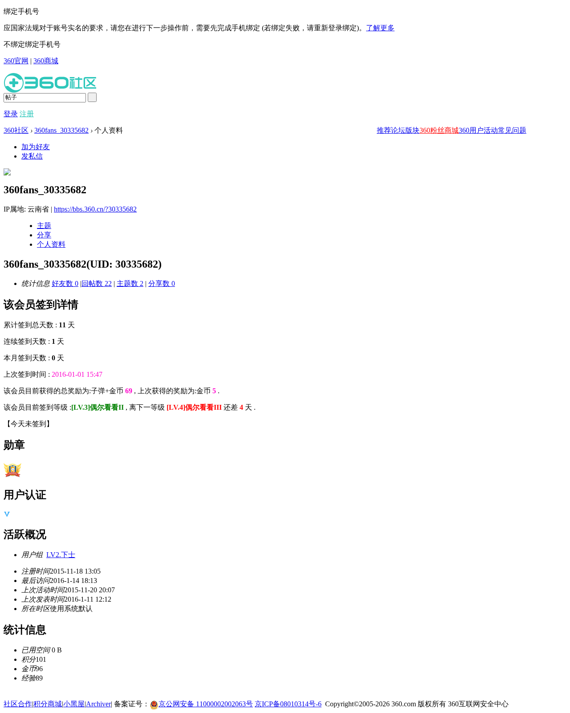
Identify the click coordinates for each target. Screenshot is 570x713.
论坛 (398, 130)
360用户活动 (478, 130)
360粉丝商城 (439, 130)
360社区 (16, 130)
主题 (44, 225)
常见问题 (512, 130)
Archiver (98, 704)
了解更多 (380, 28)
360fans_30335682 (61, 130)
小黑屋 (74, 704)
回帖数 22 (96, 283)
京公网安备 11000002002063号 (206, 704)
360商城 (45, 61)
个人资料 (51, 244)
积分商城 (47, 704)
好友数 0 (65, 283)
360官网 (16, 61)
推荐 (384, 130)
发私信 (32, 156)
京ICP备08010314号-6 (288, 704)
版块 (412, 130)
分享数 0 (161, 283)
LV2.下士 (60, 554)
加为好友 (35, 147)
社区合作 (18, 704)
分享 (44, 235)
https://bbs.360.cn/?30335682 (95, 209)
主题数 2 (130, 283)
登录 (11, 114)
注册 (27, 114)
